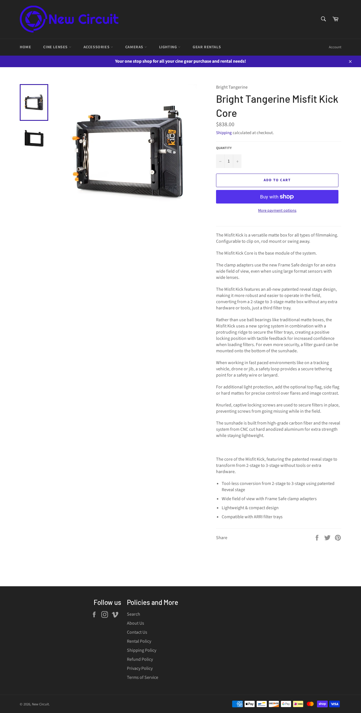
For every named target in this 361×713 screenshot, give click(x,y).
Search (133, 614)
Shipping (224, 133)
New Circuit (40, 704)
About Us (135, 623)
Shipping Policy (141, 650)
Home (25, 47)
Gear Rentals (207, 47)
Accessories (97, 47)
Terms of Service (142, 677)
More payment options (277, 210)
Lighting (168, 47)
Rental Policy (139, 641)
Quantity (224, 148)
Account (335, 47)
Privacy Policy (140, 668)
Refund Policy (140, 659)
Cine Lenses (56, 47)
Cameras (134, 47)
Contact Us (137, 632)
